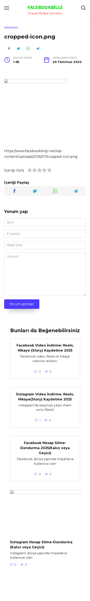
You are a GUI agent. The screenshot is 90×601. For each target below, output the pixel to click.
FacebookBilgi (45, 7)
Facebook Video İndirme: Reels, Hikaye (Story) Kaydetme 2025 (45, 347)
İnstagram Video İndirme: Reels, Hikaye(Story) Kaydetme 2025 (45, 396)
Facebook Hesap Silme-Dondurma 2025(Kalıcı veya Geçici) (45, 448)
